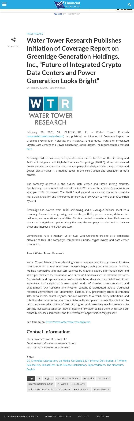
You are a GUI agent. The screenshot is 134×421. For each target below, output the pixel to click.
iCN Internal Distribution (99, 360)
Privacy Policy (29, 416)
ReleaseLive (33, 365)
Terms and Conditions (58, 416)
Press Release (35, 33)
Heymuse (17, 416)
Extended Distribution (44, 360)
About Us (83, 416)
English (31, 369)
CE (28, 360)
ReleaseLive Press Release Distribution (64, 365)
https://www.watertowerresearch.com (68, 322)
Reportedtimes (96, 365)
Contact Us (102, 416)
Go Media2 (77, 360)
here (29, 149)
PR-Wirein (120, 360)
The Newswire (115, 365)
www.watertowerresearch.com (45, 136)
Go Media (64, 360)
